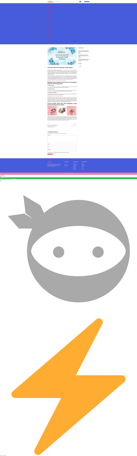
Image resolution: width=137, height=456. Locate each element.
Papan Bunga (48, 4)
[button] (68, 23)
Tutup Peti (49, 17)
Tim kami (63, 76)
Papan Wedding (50, 6)
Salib (48, 16)
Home (47, 3)
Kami (48, 86)
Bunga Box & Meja (49, 9)
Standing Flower (49, 21)
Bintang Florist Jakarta (50, 90)
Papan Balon (50, 13)
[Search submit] (80, 1)
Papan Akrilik (50, 14)
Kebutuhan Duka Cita (49, 15)
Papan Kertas (50, 8)
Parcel (49, 20)
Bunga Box (49, 10)
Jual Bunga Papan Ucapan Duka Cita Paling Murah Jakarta (58, 80)
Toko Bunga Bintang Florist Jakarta (67, 70)
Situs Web (48, 149)
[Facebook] (86, 1)
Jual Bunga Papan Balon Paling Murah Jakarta (56, 96)
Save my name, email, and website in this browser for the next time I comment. (58, 152)
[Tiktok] (88, 1)
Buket (49, 19)
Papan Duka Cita (50, 5)
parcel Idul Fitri (69, 72)
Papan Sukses (50, 7)
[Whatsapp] (87, 1)
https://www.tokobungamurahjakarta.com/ (61, 99)
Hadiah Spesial (49, 18)
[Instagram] (84, 1)
